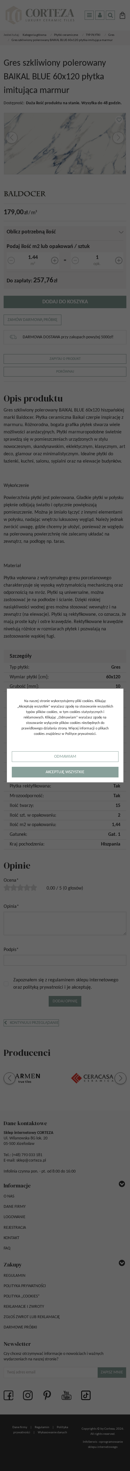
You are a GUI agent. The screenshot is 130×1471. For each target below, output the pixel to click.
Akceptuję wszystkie (65, 772)
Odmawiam (65, 756)
